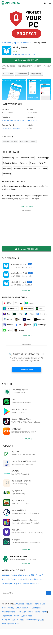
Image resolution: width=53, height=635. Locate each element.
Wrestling (7, 168)
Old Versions (22, 74)
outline (19, 314)
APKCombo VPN (26, 612)
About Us (29, 604)
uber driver (41, 319)
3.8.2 (7, 112)
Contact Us (36, 608)
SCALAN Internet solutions (24, 54)
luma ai (31, 314)
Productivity (36, 74)
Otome (33, 163)
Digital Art (42, 163)
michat (9, 330)
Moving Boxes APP (13, 181)
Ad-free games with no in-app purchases (30, 168)
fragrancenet (16, 579)
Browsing (7, 174)
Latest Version (12, 104)
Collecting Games (10, 163)
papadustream (12, 308)
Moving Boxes (20, 47)
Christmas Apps (43, 158)
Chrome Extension (9, 612)
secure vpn (41, 325)
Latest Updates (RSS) (34, 620)
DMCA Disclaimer (23, 608)
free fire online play (31, 583)
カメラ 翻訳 (29, 575)
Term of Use (40, 604)
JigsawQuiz (7, 616)
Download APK (28, 60)
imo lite (9, 319)
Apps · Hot (8, 384)
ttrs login (6, 579)
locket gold (28, 308)
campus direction (9, 575)
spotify (41, 308)
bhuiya (21, 575)
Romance (23, 163)
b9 (19, 319)
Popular (7, 445)
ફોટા (41, 579)
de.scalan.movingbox (11, 128)
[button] (44, 3)
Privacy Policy (8, 608)
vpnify (28, 319)
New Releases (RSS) (10, 624)
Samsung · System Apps (12, 620)
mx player (43, 314)
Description (8, 74)
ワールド (39, 575)
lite (20, 325)
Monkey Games (27, 158)
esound (31, 303)
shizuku (9, 325)
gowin (19, 303)
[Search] (48, 593)
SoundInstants (41, 612)
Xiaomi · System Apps (23, 616)
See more (25, 290)
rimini (29, 325)
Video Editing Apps (11, 158)
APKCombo (6, 42)
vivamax (21, 330)
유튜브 (8, 303)
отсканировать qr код (11, 583)
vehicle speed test (30, 579)
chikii (8, 314)
